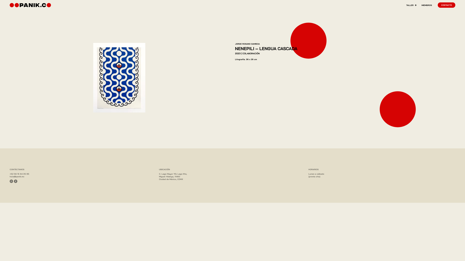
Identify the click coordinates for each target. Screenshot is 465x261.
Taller (410, 5)
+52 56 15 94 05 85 (19, 174)
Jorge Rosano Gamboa (247, 44)
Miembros (427, 5)
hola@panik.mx (17, 176)
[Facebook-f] (15, 181)
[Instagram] (11, 181)
